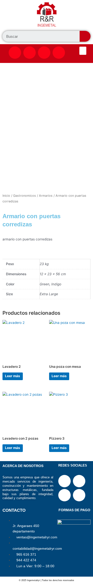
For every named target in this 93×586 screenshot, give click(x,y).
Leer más (12, 376)
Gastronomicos (24, 195)
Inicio (6, 195)
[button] (82, 51)
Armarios (46, 195)
